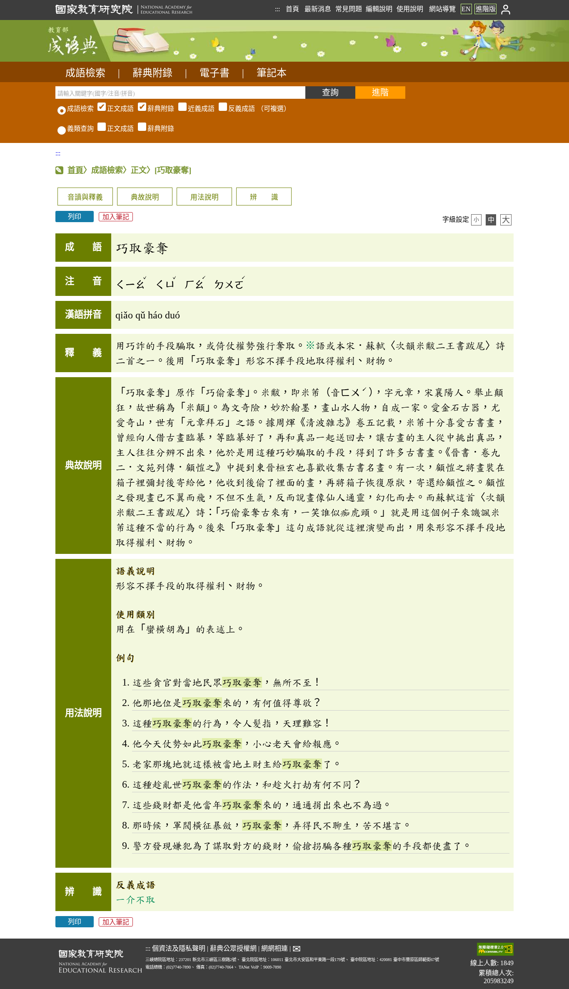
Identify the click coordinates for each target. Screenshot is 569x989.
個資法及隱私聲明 (178, 948)
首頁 (292, 9)
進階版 (486, 9)
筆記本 (272, 73)
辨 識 (264, 197)
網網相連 (274, 948)
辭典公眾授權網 (233, 948)
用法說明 (204, 197)
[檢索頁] (97, 59)
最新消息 (317, 9)
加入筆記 (115, 216)
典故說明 (145, 197)
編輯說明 (379, 9)
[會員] (505, 9)
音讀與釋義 (85, 197)
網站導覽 (442, 9)
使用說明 (410, 9)
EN (466, 9)
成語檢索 (85, 73)
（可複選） (198, 108)
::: (277, 9)
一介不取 (135, 899)
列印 (74, 216)
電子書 (215, 73)
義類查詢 (80, 128)
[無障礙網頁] (495, 950)
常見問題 (348, 9)
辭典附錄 (152, 73)
